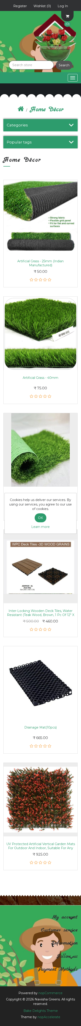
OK (40, 518)
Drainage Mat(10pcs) (40, 727)
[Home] (21, 109)
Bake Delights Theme (40, 1011)
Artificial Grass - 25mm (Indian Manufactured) (40, 263)
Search (64, 65)
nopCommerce (50, 993)
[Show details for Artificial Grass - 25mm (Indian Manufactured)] (40, 217)
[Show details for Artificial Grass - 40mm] (40, 333)
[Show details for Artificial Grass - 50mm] (40, 450)
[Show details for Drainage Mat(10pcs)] (40, 683)
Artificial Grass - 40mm (40, 378)
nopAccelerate (49, 1017)
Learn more (40, 527)
